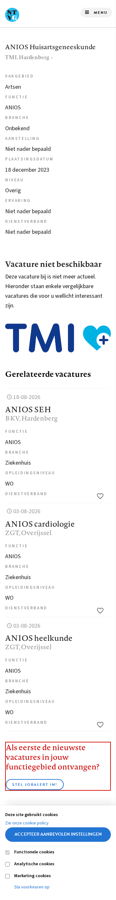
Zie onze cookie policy (27, 823)
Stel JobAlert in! (34, 784)
